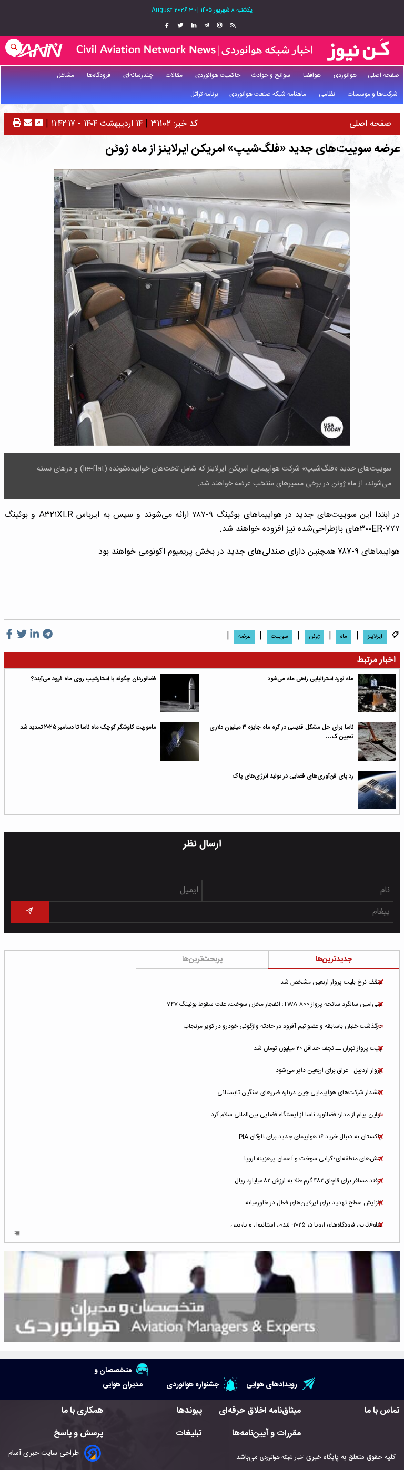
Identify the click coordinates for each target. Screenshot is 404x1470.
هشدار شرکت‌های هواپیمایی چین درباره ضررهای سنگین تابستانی (299, 1092)
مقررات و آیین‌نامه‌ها (266, 1433)
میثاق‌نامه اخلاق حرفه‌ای (260, 1411)
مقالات (175, 75)
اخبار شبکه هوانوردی (282, 1457)
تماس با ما (382, 1411)
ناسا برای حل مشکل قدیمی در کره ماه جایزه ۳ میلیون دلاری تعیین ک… (281, 732)
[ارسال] (26, 124)
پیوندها (189, 1411)
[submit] (30, 912)
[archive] (17, 1234)
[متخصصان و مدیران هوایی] (202, 1296)
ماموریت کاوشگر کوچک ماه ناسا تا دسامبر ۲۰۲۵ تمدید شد (88, 727)
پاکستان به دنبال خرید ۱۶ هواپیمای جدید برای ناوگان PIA (310, 1136)
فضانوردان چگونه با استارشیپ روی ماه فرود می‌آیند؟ (93, 679)
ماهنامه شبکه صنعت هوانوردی (268, 94)
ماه (343, 636)
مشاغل (66, 75)
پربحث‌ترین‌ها (202, 959)
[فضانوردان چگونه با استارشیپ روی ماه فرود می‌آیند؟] (179, 693)
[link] (231, 26)
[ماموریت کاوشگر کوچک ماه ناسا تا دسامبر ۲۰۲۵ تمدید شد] (179, 741)
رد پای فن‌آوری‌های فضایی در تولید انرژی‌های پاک (293, 776)
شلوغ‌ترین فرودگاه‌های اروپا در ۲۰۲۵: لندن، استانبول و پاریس (306, 1225)
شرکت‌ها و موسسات (373, 94)
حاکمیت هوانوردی (217, 75)
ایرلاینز (375, 636)
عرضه (244, 636)
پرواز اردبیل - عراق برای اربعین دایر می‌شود (329, 1070)
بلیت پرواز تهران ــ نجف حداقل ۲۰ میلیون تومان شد (318, 1048)
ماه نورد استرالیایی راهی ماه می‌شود (311, 679)
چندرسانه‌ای (139, 75)
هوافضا (312, 75)
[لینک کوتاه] (39, 124)
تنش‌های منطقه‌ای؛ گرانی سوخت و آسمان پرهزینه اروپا (313, 1158)
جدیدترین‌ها (334, 959)
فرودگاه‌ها (99, 75)
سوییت (279, 636)
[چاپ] (17, 124)
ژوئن (314, 636)
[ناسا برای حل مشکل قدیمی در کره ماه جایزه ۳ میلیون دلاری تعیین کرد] (377, 741)
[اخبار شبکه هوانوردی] (202, 50)
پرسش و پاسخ (78, 1433)
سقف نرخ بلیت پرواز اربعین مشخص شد (331, 982)
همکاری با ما (82, 1411)
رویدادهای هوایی (271, 1385)
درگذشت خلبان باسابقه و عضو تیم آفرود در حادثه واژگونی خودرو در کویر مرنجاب (282, 1026)
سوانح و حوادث (271, 75)
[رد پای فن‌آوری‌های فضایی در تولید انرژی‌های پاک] (377, 790)
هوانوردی (345, 75)
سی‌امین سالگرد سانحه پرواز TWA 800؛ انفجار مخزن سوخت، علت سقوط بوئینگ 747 (274, 1004)
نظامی (328, 94)
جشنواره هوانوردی (192, 1385)
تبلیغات (189, 1433)
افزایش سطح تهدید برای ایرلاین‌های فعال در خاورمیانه (313, 1203)
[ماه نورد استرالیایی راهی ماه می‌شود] (377, 693)
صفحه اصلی (383, 75)
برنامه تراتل (204, 94)
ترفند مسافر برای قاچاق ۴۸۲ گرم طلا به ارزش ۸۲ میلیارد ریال (308, 1181)
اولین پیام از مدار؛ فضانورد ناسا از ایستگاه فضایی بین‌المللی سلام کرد (296, 1114)
